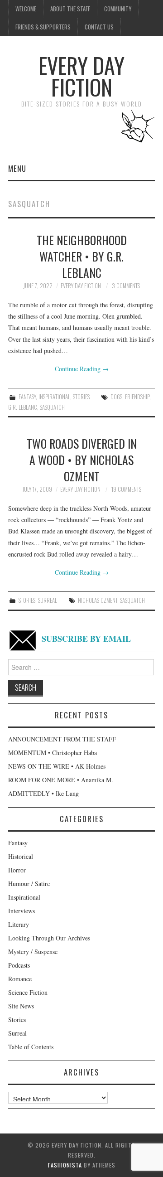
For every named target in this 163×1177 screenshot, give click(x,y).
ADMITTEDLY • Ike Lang (43, 793)
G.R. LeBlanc (22, 407)
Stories (81, 396)
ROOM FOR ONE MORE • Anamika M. (60, 779)
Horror (17, 870)
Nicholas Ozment (97, 600)
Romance (20, 978)
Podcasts (19, 965)
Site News (21, 1006)
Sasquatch (52, 407)
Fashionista (65, 1165)
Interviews (21, 910)
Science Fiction (28, 992)
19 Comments (126, 489)
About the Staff (70, 9)
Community (117, 9)
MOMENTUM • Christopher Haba (52, 752)
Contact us (99, 27)
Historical (20, 856)
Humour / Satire (29, 883)
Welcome (25, 9)
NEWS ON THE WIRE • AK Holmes (56, 766)
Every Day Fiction (81, 76)
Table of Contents (30, 1046)
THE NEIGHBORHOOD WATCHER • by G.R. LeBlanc (82, 256)
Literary (18, 924)
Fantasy (27, 396)
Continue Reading (82, 368)
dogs (116, 396)
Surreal (47, 600)
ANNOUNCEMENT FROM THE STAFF (62, 739)
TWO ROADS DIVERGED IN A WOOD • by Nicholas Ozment (82, 459)
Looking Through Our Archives (49, 938)
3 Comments (126, 285)
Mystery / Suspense (33, 951)
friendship (137, 396)
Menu (17, 168)
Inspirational (54, 396)
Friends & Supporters (43, 27)
